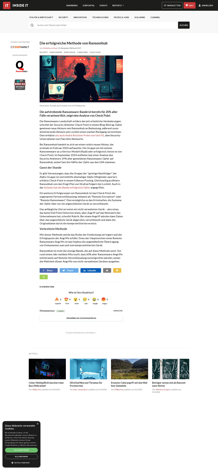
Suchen (184, 25)
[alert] (21, 444)
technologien (100, 17)
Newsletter (174, 5)
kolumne (140, 17)
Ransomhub (69, 52)
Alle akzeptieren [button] (21, 450)
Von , (49, 48)
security (63, 17)
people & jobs (121, 17)
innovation (80, 17)
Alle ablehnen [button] (21, 456)
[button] (21, 463)
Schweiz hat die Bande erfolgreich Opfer (67, 187)
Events (103, 5)
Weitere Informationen (28, 445)
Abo (191, 5)
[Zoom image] (81, 78)
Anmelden (207, 5)
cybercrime (82, 52)
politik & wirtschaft (41, 17)
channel (155, 17)
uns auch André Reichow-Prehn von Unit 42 (79, 135)
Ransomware (56, 52)
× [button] (37, 424)
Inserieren (71, 5)
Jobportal (89, 5)
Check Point (95, 52)
